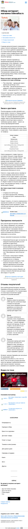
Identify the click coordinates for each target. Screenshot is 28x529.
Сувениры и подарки (8, 453)
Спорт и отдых (6, 440)
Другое (4, 466)
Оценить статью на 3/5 (23, 391)
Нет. (3, 494)
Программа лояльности (9, 37)
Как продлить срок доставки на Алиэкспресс (17, 403)
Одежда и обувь (7, 427)
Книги (3, 457)
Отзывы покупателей (8, 40)
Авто (3, 462)
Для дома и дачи (7, 449)
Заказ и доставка (7, 35)
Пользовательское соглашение (9, 517)
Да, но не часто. (6, 490)
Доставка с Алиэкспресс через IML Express (18, 398)
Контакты (10, 516)
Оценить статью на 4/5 (25, 391)
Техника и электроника (9, 444)
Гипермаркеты (6, 422)
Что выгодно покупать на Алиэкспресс (15, 409)
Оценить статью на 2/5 (22, 391)
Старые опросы (5, 502)
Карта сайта (4, 516)
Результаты (4, 503)
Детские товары (7, 435)
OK (21, 528)
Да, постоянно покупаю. (9, 489)
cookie (17, 528)
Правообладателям (19, 516)
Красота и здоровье (8, 431)
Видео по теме (6, 42)
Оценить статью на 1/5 (21, 391)
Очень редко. (6, 492)
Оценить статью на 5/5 (26, 391)
